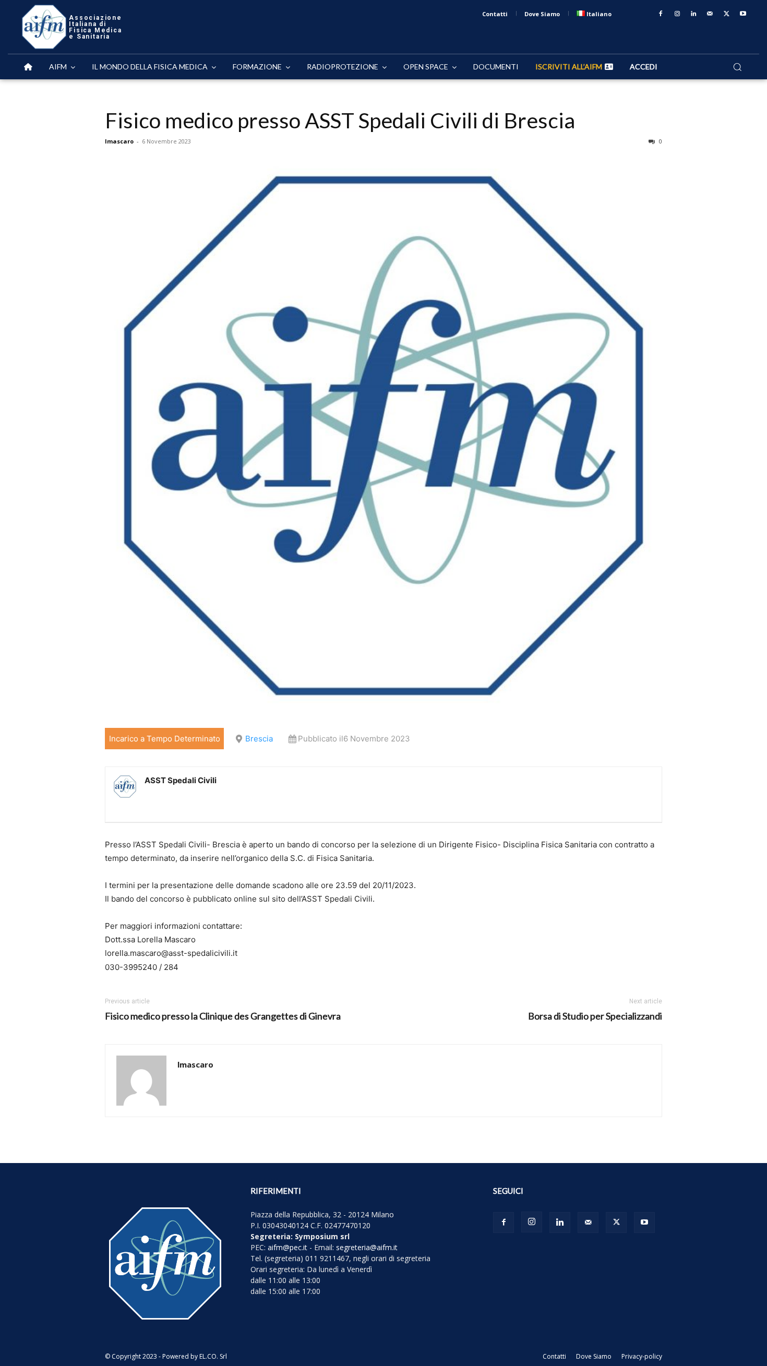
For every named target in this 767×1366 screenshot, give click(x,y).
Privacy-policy (641, 1356)
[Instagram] (677, 14)
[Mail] (710, 14)
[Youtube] (743, 14)
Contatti (554, 1356)
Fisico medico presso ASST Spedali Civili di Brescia (340, 120)
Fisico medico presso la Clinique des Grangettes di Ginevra (223, 1016)
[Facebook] (660, 14)
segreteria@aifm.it (367, 1247)
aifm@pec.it (287, 1247)
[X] (727, 14)
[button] (737, 66)
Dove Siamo (594, 1356)
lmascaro (119, 141)
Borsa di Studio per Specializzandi (595, 1016)
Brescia (259, 739)
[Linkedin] (694, 14)
